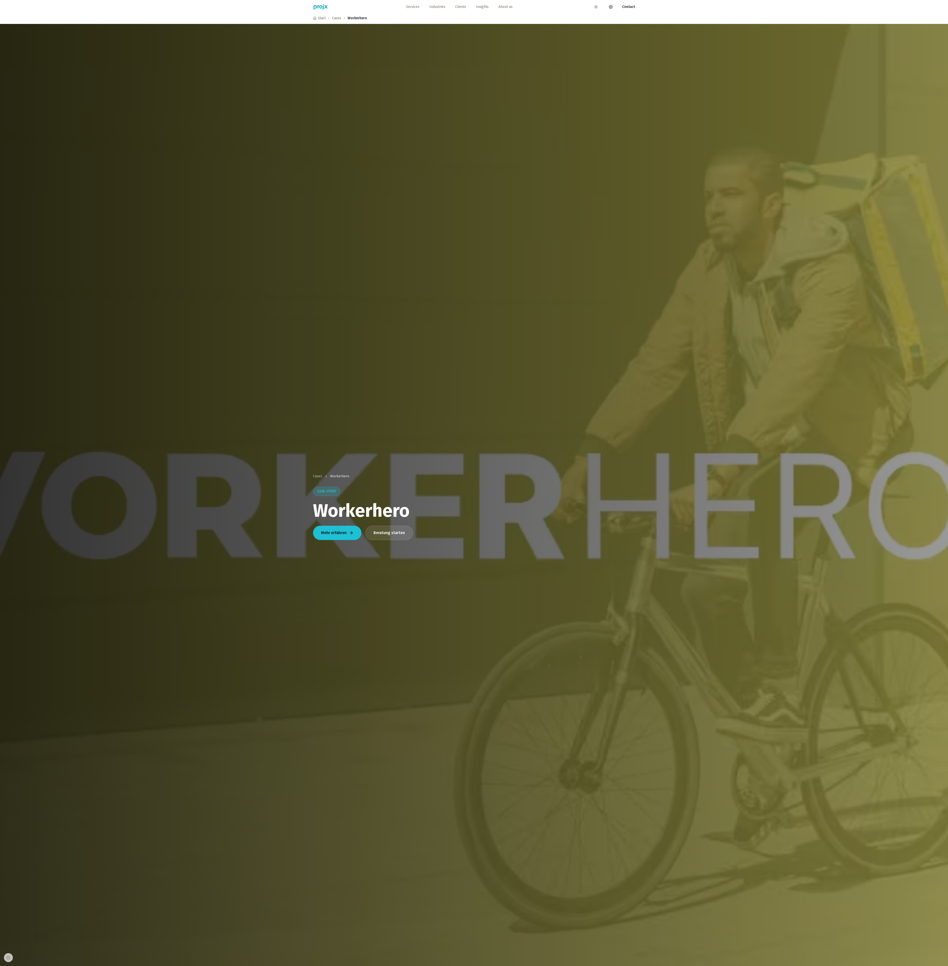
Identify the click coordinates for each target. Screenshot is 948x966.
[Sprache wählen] (610, 6)
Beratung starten (389, 532)
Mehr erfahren (334, 532)
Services (412, 7)
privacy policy (475, 954)
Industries (437, 7)
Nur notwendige (507, 954)
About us (505, 7)
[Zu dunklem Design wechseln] (596, 6)
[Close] (551, 950)
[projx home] (320, 7)
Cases (336, 18)
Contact (628, 7)
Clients (460, 7)
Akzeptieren (539, 954)
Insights (482, 7)
